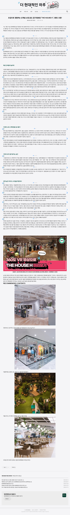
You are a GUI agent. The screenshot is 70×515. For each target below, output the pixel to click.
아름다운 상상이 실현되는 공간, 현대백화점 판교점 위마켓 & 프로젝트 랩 (16, 481)
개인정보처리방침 (43, 509)
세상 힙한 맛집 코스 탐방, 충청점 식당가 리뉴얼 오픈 (12, 480)
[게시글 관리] (8, 467)
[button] (3, 36)
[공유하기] (7, 467)
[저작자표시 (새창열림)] (15, 467)
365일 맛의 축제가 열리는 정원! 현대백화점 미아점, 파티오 (13, 485)
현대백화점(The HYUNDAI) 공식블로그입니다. (13, 496)
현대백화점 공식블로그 (10, 494)
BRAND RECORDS (31, 20)
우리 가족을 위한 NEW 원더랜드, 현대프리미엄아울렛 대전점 (14, 487)
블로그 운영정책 (35, 509)
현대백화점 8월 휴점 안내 (7, 483)
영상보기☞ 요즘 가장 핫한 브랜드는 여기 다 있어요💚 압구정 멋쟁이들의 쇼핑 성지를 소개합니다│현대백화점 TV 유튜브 (35, 271)
